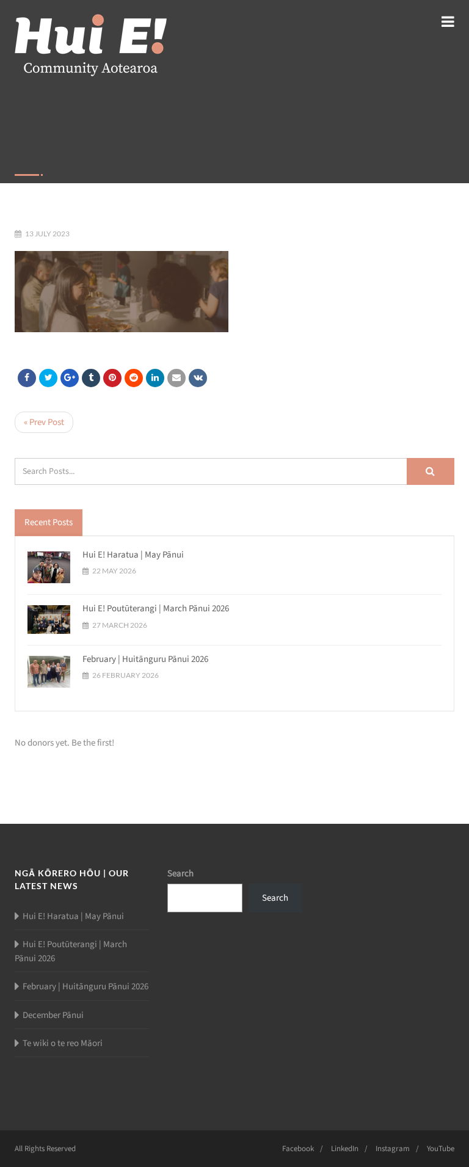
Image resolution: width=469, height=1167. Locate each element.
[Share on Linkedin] (134, 378)
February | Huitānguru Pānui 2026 (145, 659)
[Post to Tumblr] (91, 378)
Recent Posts (48, 522)
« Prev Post (44, 422)
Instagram (393, 1148)
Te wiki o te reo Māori (63, 1043)
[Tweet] (48, 378)
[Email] (176, 378)
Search (180, 873)
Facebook (298, 1148)
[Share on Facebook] (27, 378)
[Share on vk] (198, 378)
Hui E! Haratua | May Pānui (133, 554)
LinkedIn (344, 1148)
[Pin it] (112, 378)
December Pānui (53, 1015)
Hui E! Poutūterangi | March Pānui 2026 (155, 608)
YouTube (440, 1148)
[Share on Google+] (69, 378)
